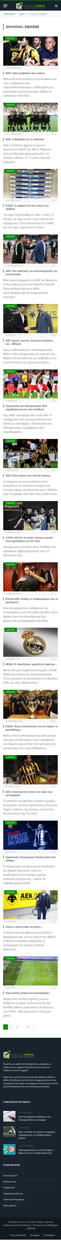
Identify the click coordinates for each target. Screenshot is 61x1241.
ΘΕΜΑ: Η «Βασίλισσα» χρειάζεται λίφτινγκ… (31, 664)
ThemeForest (24, 1225)
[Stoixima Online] (30, 5)
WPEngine (53, 1225)
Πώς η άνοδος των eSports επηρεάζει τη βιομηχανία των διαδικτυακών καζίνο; (36, 1134)
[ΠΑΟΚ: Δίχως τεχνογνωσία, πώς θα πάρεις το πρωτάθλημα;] (30, 704)
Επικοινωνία (9, 1181)
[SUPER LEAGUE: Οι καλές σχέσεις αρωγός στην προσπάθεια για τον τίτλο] (30, 515)
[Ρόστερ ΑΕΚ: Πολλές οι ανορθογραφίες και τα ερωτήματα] (30, 576)
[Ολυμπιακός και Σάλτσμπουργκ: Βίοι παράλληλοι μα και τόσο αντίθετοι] (30, 383)
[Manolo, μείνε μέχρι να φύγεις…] (30, 904)
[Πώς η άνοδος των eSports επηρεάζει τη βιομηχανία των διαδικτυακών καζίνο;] (9, 1131)
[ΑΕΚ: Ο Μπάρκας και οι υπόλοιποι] (30, 117)
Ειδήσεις (10, 38)
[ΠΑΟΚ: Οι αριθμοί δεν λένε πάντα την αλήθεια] (30, 183)
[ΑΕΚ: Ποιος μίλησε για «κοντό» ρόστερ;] (30, 453)
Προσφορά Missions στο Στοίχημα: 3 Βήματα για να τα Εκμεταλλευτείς (36, 1152)
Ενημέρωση (9, 1187)
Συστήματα (49, 1235)
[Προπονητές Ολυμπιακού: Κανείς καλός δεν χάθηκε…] (30, 835)
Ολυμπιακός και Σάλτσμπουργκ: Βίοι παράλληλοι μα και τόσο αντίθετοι (26, 407)
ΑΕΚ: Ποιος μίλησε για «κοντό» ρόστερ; (28, 475)
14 (28, 1027)
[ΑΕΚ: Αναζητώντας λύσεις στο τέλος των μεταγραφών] (30, 769)
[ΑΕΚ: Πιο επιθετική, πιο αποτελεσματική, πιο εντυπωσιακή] (30, 249)
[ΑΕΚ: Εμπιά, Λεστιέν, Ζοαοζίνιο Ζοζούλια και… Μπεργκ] (30, 318)
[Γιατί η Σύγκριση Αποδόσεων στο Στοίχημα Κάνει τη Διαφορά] (9, 1116)
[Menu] (5, 5)
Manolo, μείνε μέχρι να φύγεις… (24, 926)
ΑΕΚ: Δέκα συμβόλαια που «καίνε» (25, 73)
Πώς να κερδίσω (18, 1235)
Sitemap (31, 1228)
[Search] (56, 5)
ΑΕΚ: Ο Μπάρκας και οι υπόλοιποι (25, 139)
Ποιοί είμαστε (10, 1175)
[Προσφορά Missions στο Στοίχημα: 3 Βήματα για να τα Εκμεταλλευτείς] (9, 1149)
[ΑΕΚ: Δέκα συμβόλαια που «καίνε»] (30, 51)
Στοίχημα (34, 1235)
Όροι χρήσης (9, 1205)
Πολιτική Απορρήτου (13, 1199)
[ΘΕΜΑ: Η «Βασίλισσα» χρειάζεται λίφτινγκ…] (30, 642)
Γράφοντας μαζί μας (13, 1193)
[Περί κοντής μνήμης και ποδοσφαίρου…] (30, 970)
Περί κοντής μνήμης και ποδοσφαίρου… (28, 992)
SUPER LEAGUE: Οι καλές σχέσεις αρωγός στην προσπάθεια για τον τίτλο (29, 539)
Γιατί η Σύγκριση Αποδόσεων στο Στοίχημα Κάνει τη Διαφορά (34, 1118)
